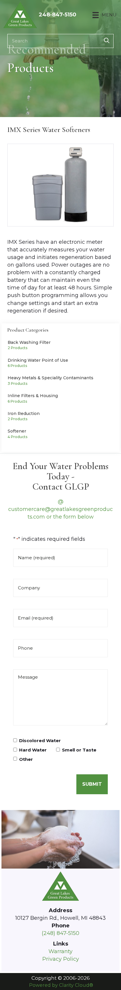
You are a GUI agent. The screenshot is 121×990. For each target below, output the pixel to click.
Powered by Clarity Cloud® (61, 985)
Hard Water (33, 750)
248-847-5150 (57, 14)
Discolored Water (40, 740)
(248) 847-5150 (60, 933)
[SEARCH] (106, 41)
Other (26, 759)
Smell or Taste (79, 750)
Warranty (60, 951)
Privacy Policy (60, 959)
